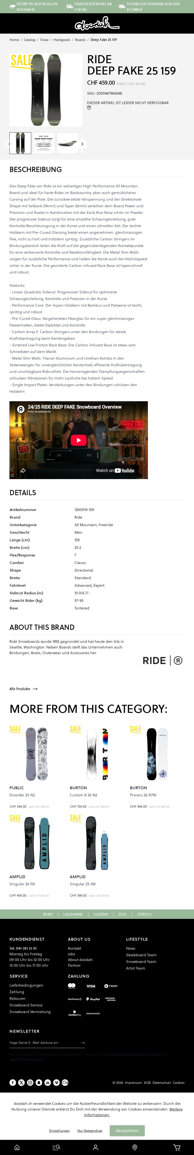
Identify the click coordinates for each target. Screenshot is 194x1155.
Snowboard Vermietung (30, 1011)
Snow (44, 39)
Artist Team (135, 968)
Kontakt (74, 948)
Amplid (17, 877)
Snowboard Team (141, 961)
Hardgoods (61, 39)
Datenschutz (162, 1082)
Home (14, 39)
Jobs (71, 954)
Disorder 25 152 (22, 795)
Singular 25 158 (83, 883)
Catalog (29, 39)
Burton (78, 788)
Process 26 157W (143, 795)
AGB (147, 1082)
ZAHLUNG (78, 976)
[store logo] (97, 23)
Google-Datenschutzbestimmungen (133, 1054)
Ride (99, 59)
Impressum (133, 1082)
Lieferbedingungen (26, 985)
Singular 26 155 (22, 883)
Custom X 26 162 (83, 795)
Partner (74, 965)
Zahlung (16, 991)
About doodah (80, 959)
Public (16, 788)
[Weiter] (82, 144)
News (130, 948)
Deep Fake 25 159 (104, 39)
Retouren (17, 998)
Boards (80, 39)
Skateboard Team (141, 954)
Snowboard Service (26, 1005)
